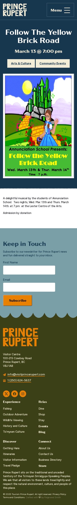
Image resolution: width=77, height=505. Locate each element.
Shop (41, 414)
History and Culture (15, 426)
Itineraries (9, 454)
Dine (41, 408)
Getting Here (11, 448)
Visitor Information (15, 459)
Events (43, 426)
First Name (10, 262)
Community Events (52, 63)
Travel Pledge (11, 465)
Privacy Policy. (60, 494)
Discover (9, 441)
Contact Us (45, 454)
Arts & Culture (21, 63)
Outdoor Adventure (15, 414)
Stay (41, 420)
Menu (56, 9)
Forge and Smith (52, 497)
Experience (11, 401)
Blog (41, 432)
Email (6, 279)
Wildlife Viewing (13, 420)
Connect (44, 441)
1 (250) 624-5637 (19, 380)
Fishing (7, 408)
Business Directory (49, 459)
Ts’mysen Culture (13, 431)
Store (42, 466)
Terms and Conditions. (14, 497)
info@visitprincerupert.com (26, 374)
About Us (44, 448)
